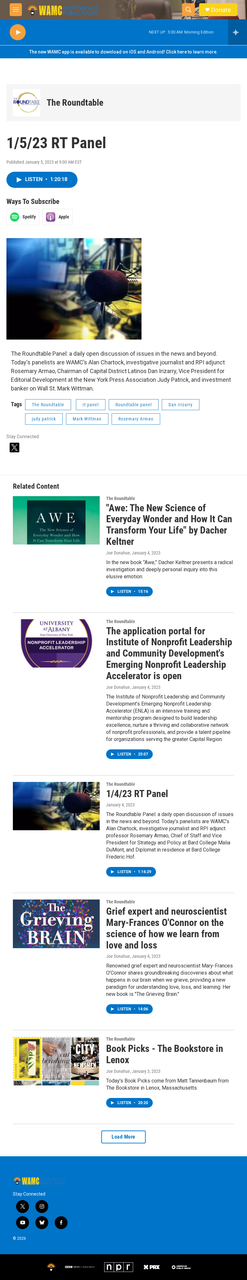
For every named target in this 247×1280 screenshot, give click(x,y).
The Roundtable (75, 102)
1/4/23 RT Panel (137, 793)
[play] (18, 32)
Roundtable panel (133, 404)
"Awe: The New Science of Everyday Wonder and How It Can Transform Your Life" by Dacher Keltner (169, 524)
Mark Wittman (87, 418)
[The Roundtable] (26, 102)
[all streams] (237, 32)
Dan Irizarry (181, 404)
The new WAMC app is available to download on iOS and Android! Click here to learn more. (123, 51)
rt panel (91, 404)
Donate (221, 9)
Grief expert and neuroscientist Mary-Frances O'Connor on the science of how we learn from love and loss (166, 928)
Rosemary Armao (135, 418)
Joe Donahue (118, 552)
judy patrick (44, 418)
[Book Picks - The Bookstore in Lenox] (56, 1061)
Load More (123, 1137)
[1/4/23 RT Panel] (56, 806)
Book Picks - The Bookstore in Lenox (164, 1054)
